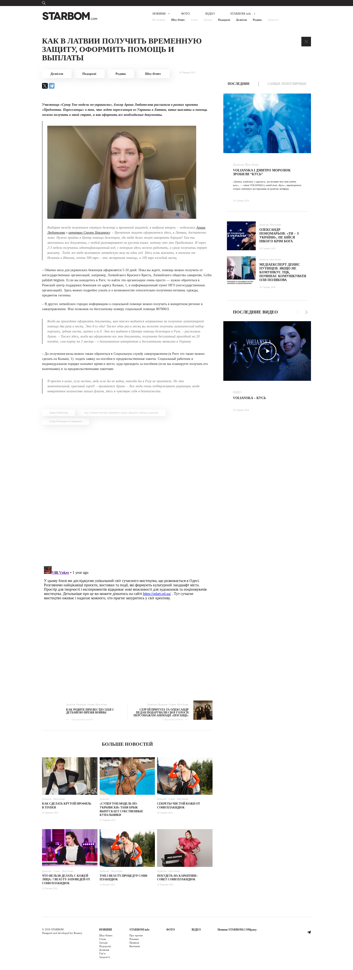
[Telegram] (52, 86)
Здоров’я (273, 19)
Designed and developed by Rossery (62, 933)
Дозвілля (241, 19)
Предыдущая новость (82, 719)
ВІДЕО (210, 13)
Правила (134, 942)
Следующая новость (172, 719)
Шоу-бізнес (178, 19)
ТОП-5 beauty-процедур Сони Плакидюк (123, 877)
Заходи (208, 19)
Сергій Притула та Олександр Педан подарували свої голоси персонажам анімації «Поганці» (161, 712)
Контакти (134, 946)
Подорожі (224, 19)
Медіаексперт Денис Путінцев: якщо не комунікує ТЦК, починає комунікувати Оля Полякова (282, 272)
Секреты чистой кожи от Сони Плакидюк (178, 805)
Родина (257, 19)
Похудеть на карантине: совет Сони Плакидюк (177, 877)
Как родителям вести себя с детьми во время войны (90, 711)
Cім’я (102, 953)
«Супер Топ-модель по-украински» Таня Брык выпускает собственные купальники (121, 809)
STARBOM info (240, 13)
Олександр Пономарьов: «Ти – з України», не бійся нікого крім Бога (278, 235)
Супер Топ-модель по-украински (65, 421)
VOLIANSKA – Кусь (249, 398)
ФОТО (185, 13)
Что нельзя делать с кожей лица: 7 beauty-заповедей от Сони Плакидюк (66, 879)
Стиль (194, 19)
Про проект (136, 935)
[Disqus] (127, 495)
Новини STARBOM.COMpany (237, 929)
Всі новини (158, 19)
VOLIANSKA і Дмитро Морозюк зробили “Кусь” (262, 172)
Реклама (134, 939)
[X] (45, 86)
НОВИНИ (158, 13)
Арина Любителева (58, 412)
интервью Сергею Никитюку (89, 232)
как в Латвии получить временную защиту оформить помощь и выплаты (121, 412)
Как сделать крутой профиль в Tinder (66, 805)
